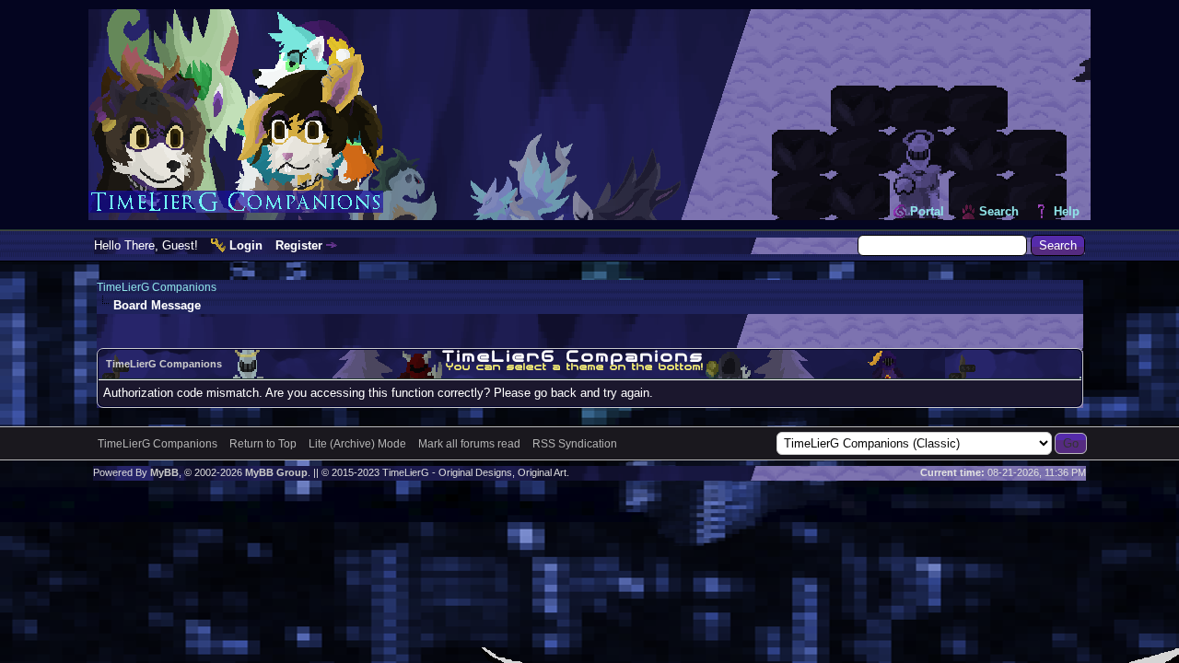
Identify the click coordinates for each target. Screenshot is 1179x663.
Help (1067, 211)
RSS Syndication (574, 443)
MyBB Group (276, 472)
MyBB (164, 472)
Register (298, 245)
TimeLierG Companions (156, 287)
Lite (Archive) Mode (357, 443)
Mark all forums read (469, 443)
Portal (927, 211)
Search (999, 211)
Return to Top (263, 443)
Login (246, 245)
